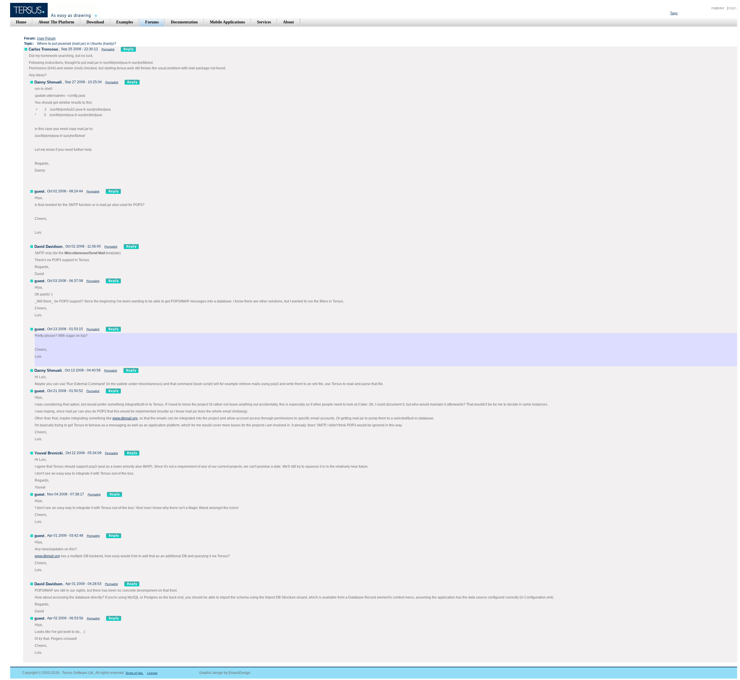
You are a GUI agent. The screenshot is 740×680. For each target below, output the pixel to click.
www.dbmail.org (125, 418)
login (733, 8)
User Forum (46, 38)
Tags (674, 13)
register (717, 8)
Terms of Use (134, 673)
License (152, 673)
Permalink (107, 49)
